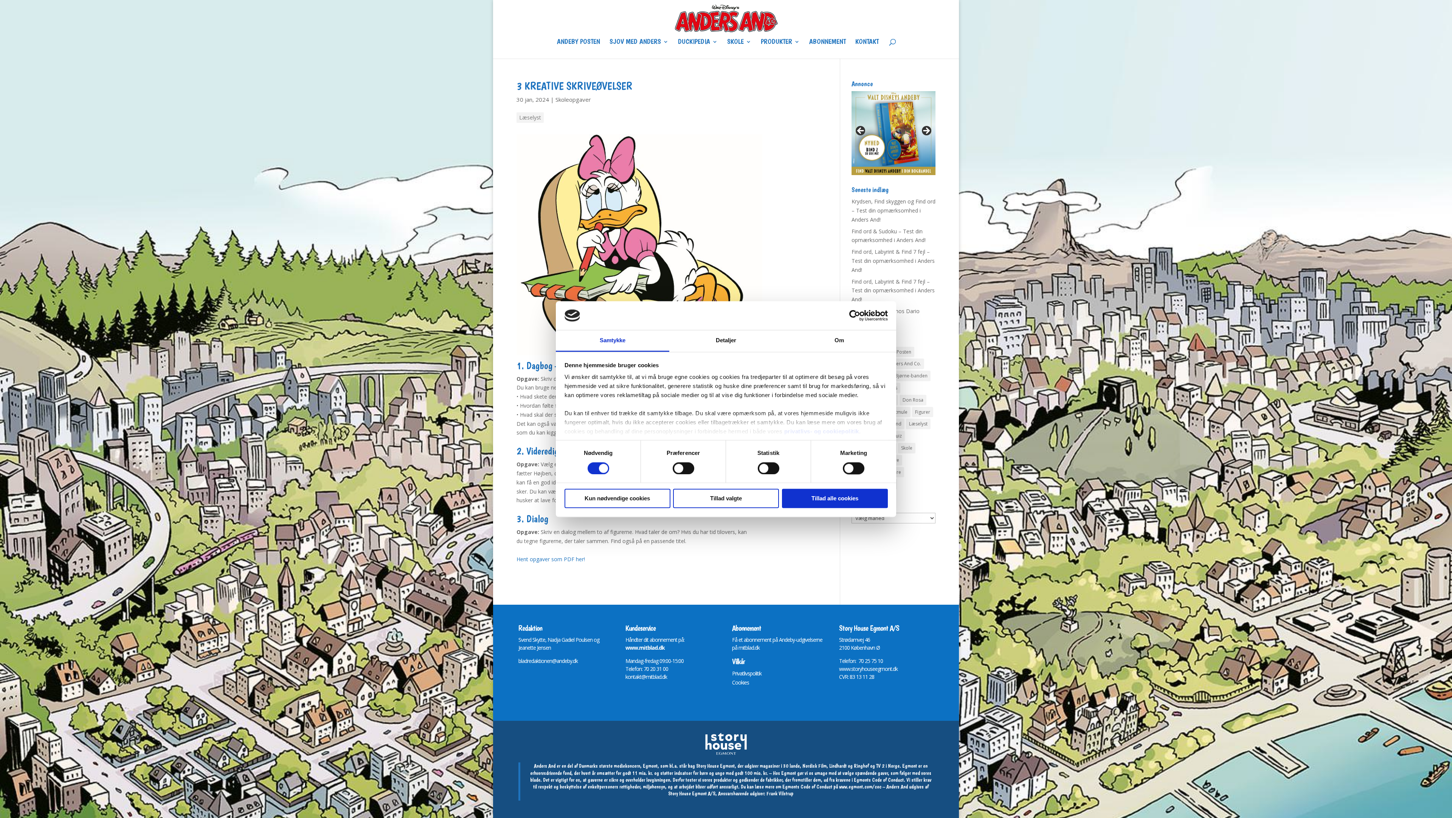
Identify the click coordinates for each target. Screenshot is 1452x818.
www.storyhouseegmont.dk (868, 668)
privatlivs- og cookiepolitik (821, 431)
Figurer (922, 412)
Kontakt (867, 42)
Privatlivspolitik (747, 673)
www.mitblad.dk (645, 647)
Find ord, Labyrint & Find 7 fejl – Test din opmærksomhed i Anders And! (893, 260)
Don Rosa (913, 400)
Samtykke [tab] (613, 340)
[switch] (683, 468)
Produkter (776, 42)
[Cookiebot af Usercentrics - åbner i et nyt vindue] (855, 315)
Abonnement (827, 42)
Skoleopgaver (573, 99)
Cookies (740, 682)
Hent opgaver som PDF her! (551, 559)
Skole (735, 42)
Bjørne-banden (911, 376)
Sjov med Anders (635, 42)
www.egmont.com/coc (860, 787)
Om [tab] (839, 340)
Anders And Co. (904, 363)
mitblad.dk (749, 647)
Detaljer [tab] (726, 340)
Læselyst (530, 117)
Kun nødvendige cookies (617, 498)
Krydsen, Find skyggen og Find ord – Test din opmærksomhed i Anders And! (893, 210)
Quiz (897, 436)
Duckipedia (694, 42)
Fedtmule (897, 412)
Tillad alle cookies (834, 498)
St (841, 639)
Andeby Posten (578, 42)
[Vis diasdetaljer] (893, 133)
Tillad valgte (726, 498)
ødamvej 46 (857, 639)
